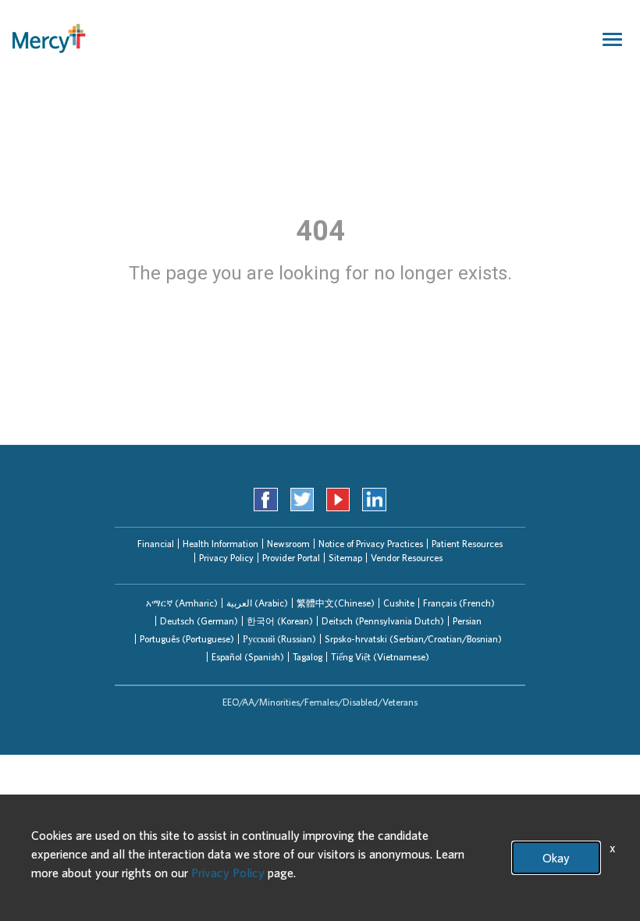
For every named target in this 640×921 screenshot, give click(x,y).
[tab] (182, 603)
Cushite (398, 603)
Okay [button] (556, 858)
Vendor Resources (407, 558)
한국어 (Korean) (280, 621)
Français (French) (459, 603)
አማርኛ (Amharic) (182, 603)
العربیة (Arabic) (257, 603)
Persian (467, 621)
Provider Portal (291, 558)
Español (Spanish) (248, 657)
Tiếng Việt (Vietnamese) (380, 657)
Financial (155, 544)
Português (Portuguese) (187, 639)
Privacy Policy (226, 558)
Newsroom (288, 544)
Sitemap (345, 558)
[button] (182, 603)
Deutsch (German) (199, 621)
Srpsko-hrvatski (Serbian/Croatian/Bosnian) (413, 639)
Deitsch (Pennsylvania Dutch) (383, 621)
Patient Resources (467, 544)
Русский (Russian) (279, 639)
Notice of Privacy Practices (370, 544)
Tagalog (307, 657)
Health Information (220, 544)
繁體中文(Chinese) (336, 603)
